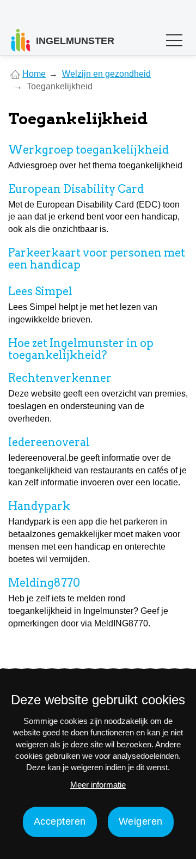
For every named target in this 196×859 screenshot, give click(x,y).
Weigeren (141, 821)
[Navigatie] (174, 42)
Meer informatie (98, 784)
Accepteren (60, 821)
